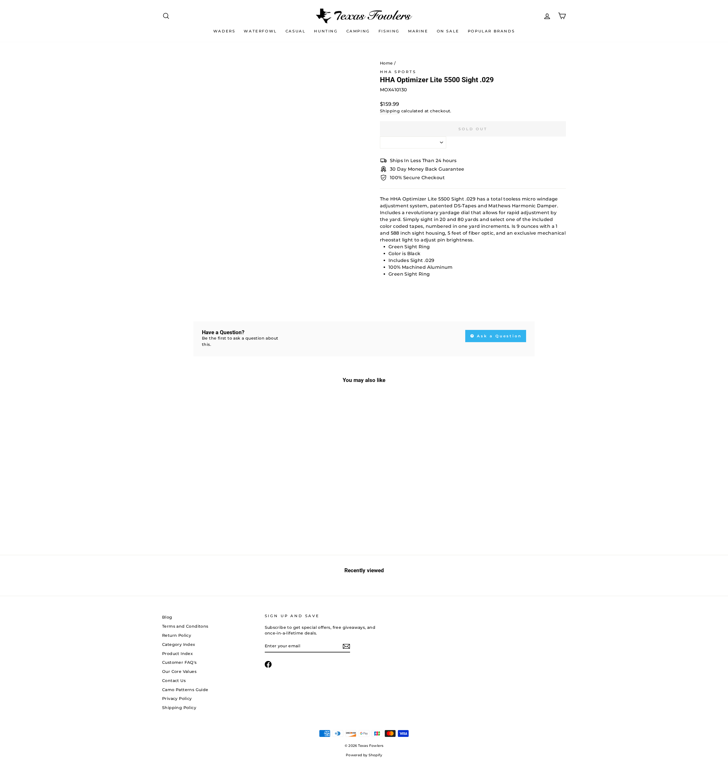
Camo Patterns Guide (185, 689)
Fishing (389, 31)
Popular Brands (491, 31)
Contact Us (174, 680)
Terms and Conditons (185, 626)
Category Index (178, 644)
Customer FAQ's (179, 662)
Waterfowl (260, 31)
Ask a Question (498, 336)
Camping (358, 31)
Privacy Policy (177, 698)
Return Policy (176, 635)
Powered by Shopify (364, 755)
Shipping (390, 111)
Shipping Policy (179, 707)
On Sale (448, 31)
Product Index (177, 653)
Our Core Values (179, 671)
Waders (224, 31)
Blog (167, 617)
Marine (418, 31)
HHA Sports (398, 72)
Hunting (326, 31)
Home (386, 63)
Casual (296, 31)
